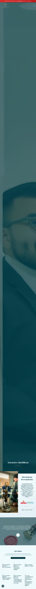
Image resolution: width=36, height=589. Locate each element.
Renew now (20, 1)
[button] (21, 502)
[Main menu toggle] (34, 5)
